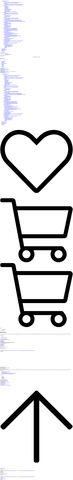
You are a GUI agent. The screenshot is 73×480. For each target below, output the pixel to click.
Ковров (3, 64)
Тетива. (6, 47)
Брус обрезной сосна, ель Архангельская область (11, 29)
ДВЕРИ (4, 14)
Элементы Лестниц (5, 43)
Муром (3, 65)
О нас (2, 376)
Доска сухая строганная (6, 19)
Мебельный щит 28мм (8, 99)
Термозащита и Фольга (8, 82)
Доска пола (4, 17)
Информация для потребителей (6, 371)
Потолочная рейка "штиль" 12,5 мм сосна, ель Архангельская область (14, 40)
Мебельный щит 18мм (8, 25)
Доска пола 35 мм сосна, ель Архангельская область (11, 18)
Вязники (3, 62)
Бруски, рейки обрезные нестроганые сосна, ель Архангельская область (14, 4)
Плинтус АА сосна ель (8, 112)
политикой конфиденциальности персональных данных (27, 350)
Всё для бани (5, 5)
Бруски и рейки (5, 3)
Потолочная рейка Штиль (6, 39)
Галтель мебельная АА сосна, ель (9, 38)
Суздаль (3, 66)
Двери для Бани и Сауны (8, 15)
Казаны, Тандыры (7, 10)
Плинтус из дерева (5, 37)
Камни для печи (7, 6)
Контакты (3, 51)
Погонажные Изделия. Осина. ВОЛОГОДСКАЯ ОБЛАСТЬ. (13, 35)
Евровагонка (5, 12)
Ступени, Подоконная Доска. (8, 46)
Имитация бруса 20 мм (8, 97)
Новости (3, 377)
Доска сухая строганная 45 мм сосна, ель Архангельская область (13, 20)
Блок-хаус (4, 1)
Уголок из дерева (5, 42)
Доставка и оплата (4, 372)
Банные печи (6, 80)
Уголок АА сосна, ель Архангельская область (11, 116)
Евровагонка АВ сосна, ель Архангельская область (11, 86)
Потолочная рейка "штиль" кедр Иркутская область (11, 33)
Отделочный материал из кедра (7, 32)
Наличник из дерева (6, 27)
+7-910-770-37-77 (5, 380)
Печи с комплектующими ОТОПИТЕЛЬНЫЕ (11, 11)
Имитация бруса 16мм (8, 22)
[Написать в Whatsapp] (2, 68)
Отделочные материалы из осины (7, 34)
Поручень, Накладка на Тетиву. (9, 118)
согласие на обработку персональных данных (10, 350)
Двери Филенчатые (7, 16)
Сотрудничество (4, 49)
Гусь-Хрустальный (4, 63)
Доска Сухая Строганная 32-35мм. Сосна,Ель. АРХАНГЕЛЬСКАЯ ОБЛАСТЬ (15, 21)
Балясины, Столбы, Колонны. (9, 44)
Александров (3, 61)
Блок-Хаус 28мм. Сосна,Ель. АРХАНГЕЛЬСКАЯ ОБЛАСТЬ (13, 2)
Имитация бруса (5, 95)
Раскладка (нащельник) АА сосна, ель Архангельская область (13, 41)
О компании (3, 48)
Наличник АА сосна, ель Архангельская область (11, 101)
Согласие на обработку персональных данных (8, 373)
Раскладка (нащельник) (6, 114)
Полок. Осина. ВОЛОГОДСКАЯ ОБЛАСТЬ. (11, 36)
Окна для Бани (7, 31)
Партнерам (3, 378)
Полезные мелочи (7, 84)
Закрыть (1, 479)
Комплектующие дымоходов (8, 9)
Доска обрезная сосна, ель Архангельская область (11, 30)
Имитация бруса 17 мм (8, 23)
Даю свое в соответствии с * (18, 350)
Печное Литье (7, 8)
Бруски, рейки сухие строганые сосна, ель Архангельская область (13, 78)
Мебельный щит (5, 24)
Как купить (3, 50)
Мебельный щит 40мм (8, 26)
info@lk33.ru (4, 381)
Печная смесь (6, 7)
